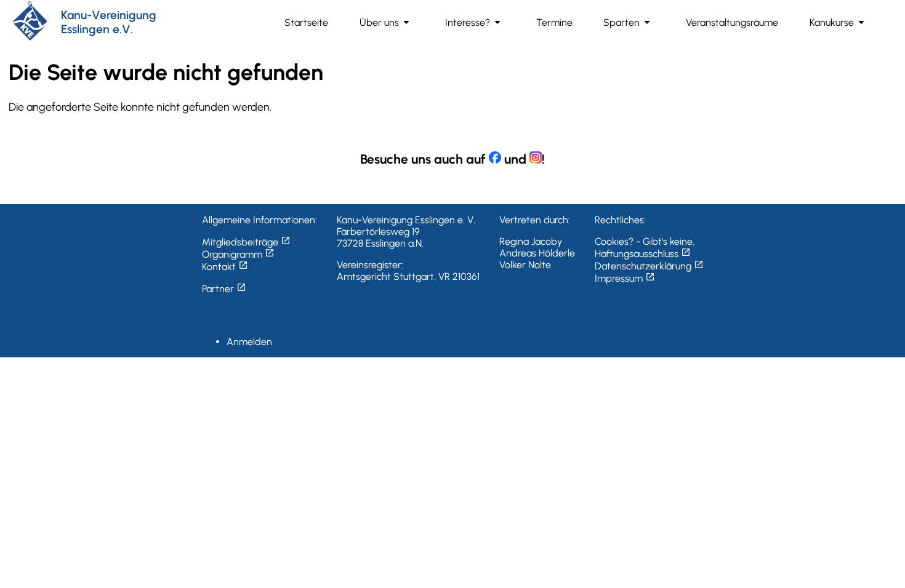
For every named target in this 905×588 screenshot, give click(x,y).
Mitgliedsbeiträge (246, 242)
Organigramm (238, 254)
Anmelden (249, 342)
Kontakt (225, 266)
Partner (224, 289)
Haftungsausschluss (643, 254)
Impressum (625, 278)
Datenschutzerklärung (649, 266)
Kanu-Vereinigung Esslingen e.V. (108, 22)
